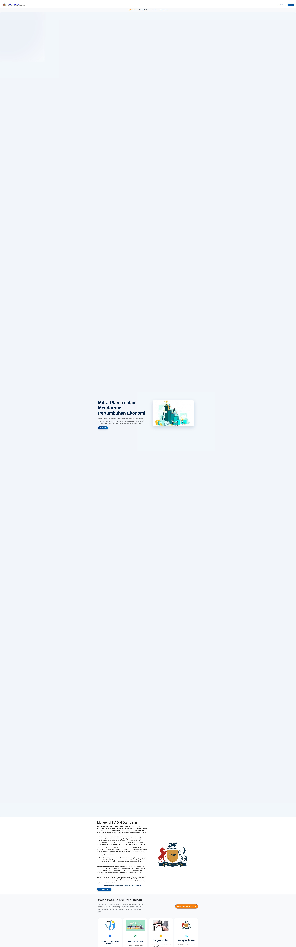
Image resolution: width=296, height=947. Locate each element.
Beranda (132, 10)
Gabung (291, 4)
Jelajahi (103, 427)
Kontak (281, 4)
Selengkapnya (104, 889)
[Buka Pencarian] (285, 5)
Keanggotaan (164, 10)
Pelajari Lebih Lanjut (186, 906)
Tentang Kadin (143, 10)
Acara (154, 10)
